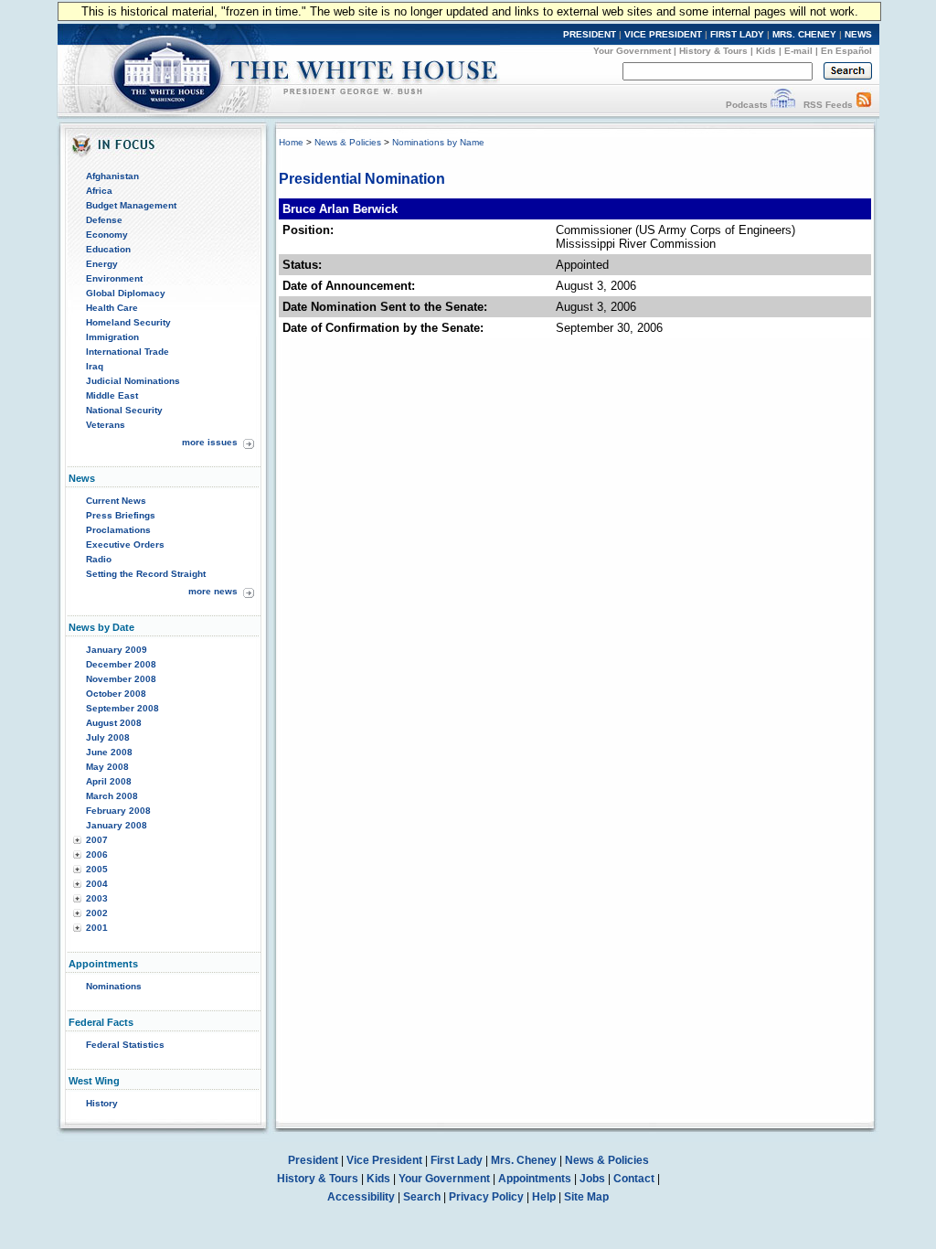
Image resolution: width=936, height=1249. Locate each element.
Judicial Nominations (133, 381)
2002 (97, 913)
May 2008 (107, 767)
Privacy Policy (486, 1196)
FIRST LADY (737, 34)
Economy (107, 235)
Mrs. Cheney (524, 1160)
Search (422, 1196)
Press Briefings (120, 515)
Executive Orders (125, 544)
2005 (97, 869)
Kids (766, 51)
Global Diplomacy (125, 293)
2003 (97, 898)
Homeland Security (128, 322)
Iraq (94, 366)
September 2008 (122, 708)
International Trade (127, 352)
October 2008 (116, 694)
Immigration (112, 337)
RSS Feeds (828, 105)
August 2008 (114, 723)
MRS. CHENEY (804, 34)
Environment (114, 278)
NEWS (858, 34)
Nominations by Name (438, 142)
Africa (99, 191)
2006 (97, 854)
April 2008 (109, 781)
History (102, 1103)
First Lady (457, 1160)
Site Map (586, 1196)
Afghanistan (112, 176)
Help (544, 1196)
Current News (116, 501)
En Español (846, 51)
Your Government (632, 51)
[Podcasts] (783, 105)
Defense (104, 220)
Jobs (592, 1178)
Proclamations (118, 530)
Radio (99, 559)
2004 (97, 884)
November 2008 (121, 679)
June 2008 (109, 752)
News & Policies (347, 142)
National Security (124, 410)
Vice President (384, 1160)
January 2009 (116, 650)
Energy (102, 264)
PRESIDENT (589, 34)
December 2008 (121, 664)
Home (291, 142)
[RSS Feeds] (864, 105)
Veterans (105, 425)
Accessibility (361, 1196)
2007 (97, 840)
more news (213, 591)
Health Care (112, 308)
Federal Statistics (125, 1045)
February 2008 (118, 811)
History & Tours (713, 51)
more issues (210, 442)
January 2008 (116, 825)
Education (108, 249)
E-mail (798, 51)
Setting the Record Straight (146, 574)
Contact (633, 1178)
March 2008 (112, 796)
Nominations (114, 986)
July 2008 (108, 737)
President (313, 1160)
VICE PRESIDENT (663, 34)
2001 (97, 928)
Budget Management (131, 205)
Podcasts (747, 105)
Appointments (534, 1178)
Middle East (112, 395)
